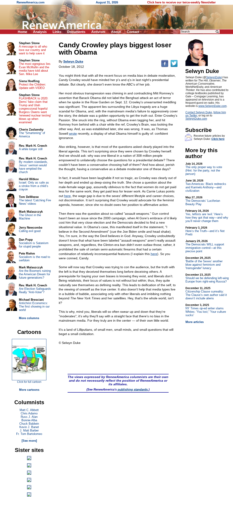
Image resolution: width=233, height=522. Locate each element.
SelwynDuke (214, 77)
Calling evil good (30, 231)
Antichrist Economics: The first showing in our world (34, 306)
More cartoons (29, 389)
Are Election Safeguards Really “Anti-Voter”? (35, 290)
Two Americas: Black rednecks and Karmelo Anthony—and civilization (205, 185)
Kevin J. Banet (29, 427)
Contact (133, 32)
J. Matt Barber (29, 430)
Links (57, 32)
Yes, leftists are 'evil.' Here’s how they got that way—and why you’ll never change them (206, 216)
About (116, 32)
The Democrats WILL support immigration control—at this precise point (204, 246)
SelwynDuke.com (196, 118)
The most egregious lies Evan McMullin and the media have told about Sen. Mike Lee (35, 69)
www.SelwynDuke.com (212, 106)
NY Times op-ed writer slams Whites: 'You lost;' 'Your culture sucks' (205, 310)
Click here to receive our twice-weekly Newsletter (181, 2)
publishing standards (133, 389)
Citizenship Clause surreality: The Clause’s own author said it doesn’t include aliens (206, 293)
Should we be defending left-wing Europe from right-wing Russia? (207, 278)
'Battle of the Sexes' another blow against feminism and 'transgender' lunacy (204, 263)
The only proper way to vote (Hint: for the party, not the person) (203, 169)
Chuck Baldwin (29, 423)
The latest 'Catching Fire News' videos (35, 202)
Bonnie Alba (29, 420)
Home (22, 32)
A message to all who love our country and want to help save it (33, 50)
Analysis (40, 32)
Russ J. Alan (29, 417)
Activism (98, 32)
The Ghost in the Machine (30, 216)
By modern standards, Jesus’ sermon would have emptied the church (33, 167)
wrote (73, 133)
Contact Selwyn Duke (198, 112)
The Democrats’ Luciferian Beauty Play (202, 201)
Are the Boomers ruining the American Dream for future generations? (35, 274)
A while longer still (31, 149)
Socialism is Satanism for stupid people (33, 244)
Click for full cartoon (29, 381)
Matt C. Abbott (29, 410)
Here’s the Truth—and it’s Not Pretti (205, 231)
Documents (76, 32)
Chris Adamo (29, 413)
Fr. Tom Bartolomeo (29, 434)
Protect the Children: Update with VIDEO (32, 86)
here (67, 196)
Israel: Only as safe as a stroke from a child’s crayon (34, 186)
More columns (29, 318)
